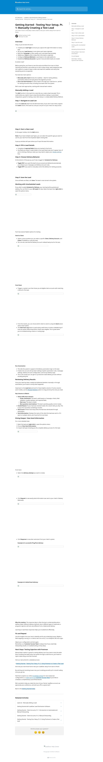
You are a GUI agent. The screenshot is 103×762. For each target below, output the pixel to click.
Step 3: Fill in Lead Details (78, 35)
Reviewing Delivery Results (78, 49)
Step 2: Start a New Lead (78, 33)
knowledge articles (37, 676)
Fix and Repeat (75, 56)
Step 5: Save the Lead (77, 42)
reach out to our (38, 677)
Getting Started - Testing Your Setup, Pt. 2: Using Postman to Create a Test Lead (40, 663)
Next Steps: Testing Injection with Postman (77, 59)
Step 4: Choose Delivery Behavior (77, 38)
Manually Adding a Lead (78, 26)
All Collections (18, 17)
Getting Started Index (28, 689)
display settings (57, 152)
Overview (74, 23)
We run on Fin (52, 757)
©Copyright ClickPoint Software (51, 751)
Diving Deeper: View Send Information (78, 52)
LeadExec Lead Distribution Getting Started (35, 17)
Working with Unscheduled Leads (78, 45)
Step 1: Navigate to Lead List (78, 29)
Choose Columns (33, 390)
